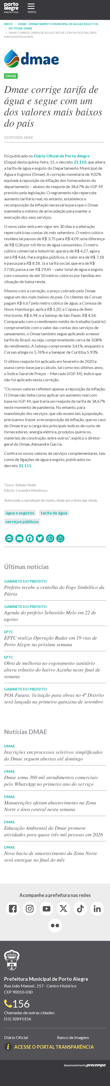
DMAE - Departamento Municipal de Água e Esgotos (58, 24)
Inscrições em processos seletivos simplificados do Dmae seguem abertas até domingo (53, 755)
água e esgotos (20, 512)
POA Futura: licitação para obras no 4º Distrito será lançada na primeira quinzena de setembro (54, 698)
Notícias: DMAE (20, 28)
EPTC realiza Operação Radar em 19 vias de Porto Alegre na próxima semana (50, 641)
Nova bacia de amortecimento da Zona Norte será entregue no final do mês (50, 856)
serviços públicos (22, 521)
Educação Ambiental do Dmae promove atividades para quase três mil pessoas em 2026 (53, 831)
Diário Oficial (16, 1037)
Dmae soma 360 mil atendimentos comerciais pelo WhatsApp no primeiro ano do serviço (51, 780)
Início (8, 24)
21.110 (80, 161)
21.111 (25, 465)
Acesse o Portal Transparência (54, 1047)
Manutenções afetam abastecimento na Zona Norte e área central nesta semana (50, 805)
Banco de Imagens (73, 1037)
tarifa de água (54, 512)
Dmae (10, 76)
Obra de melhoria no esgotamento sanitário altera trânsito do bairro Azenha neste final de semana (52, 669)
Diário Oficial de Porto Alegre (62, 155)
